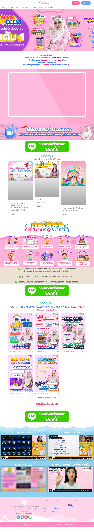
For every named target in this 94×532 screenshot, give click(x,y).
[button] (1, 30)
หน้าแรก (4, 8)
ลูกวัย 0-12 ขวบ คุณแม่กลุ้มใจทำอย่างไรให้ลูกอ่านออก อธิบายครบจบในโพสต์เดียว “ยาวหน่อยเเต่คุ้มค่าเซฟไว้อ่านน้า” (19, 206)
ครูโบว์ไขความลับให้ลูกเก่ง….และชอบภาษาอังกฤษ (46, 201)
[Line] (30, 517)
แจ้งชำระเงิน (54, 511)
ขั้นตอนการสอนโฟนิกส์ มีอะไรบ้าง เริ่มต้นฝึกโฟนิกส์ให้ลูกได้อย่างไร (73, 209)
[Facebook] (22, 517)
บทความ (34, 8)
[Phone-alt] (18, 517)
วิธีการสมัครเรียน (26, 8)
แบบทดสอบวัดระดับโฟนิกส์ (57, 505)
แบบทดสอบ (10, 8)
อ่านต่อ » (13, 214)
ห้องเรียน (18, 8)
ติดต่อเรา (60, 525)
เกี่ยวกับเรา (50, 8)
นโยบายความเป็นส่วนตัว (70, 525)
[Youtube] (26, 517)
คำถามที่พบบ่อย (42, 8)
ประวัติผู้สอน (45, 505)
